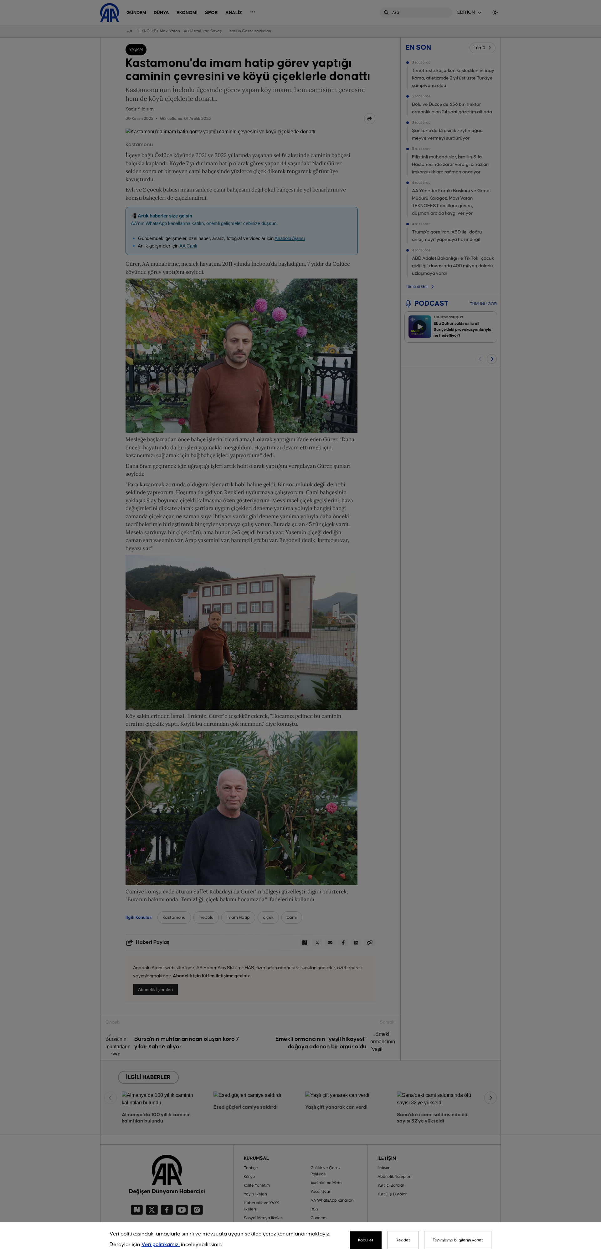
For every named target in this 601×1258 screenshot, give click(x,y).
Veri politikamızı (160, 1244)
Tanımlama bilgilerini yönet (458, 1240)
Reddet (403, 1240)
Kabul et (365, 1240)
